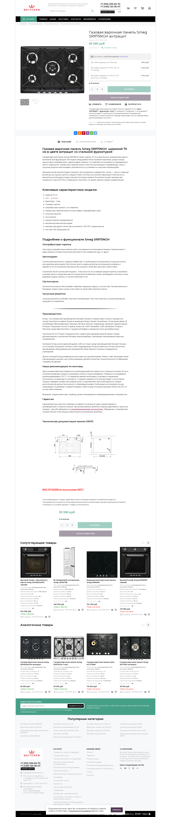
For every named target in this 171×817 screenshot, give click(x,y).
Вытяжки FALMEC (61, 734)
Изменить (124, 57)
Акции (53, 19)
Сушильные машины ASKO (131, 727)
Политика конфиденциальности (100, 765)
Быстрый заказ (37, 617)
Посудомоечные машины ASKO (133, 730)
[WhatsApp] (91, 133)
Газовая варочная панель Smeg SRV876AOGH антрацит (34, 663)
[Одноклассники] (79, 133)
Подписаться (76, 706)
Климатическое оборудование (66, 767)
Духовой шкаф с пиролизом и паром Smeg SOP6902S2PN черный (34, 582)
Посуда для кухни (61, 780)
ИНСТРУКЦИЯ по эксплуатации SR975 (63, 489)
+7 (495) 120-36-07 (110, 6)
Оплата (90, 752)
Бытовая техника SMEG (112, 124)
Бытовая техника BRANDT (31, 724)
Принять (116, 810)
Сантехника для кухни (63, 787)
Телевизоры (59, 790)
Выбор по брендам (96, 124)
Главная (43, 19)
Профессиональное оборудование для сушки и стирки (68, 803)
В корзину (129, 89)
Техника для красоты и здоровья (67, 759)
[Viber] (87, 133)
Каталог (30, 19)
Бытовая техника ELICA (63, 724)
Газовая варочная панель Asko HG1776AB (100, 663)
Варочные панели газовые (136, 122)
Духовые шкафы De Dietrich (98, 730)
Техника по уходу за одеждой (66, 752)
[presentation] (142, 543)
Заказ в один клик (120, 98)
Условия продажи (94, 762)
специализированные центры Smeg (86, 409)
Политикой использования (80, 811)
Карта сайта (37, 814)
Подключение (93, 759)
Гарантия (90, 756)
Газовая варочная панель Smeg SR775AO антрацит (134, 663)
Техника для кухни (118, 122)
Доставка (63, 19)
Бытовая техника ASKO (96, 734)
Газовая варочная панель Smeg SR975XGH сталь (68, 663)
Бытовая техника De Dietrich (99, 724)
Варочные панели (104, 122)
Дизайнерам (89, 19)
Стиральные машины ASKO (131, 724)
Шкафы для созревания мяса (66, 794)
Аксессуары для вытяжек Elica (66, 730)
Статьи (89, 772)
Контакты (76, 19)
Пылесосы (58, 784)
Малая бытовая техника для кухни (68, 774)
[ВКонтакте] (75, 133)
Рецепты (90, 775)
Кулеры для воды (61, 771)
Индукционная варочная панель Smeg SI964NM (101, 581)
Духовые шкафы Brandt (30, 736)
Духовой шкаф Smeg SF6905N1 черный (133, 581)
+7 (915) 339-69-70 (110, 4)
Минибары (58, 777)
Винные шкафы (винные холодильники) (64, 763)
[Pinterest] (83, 133)
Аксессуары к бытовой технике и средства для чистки (67, 798)
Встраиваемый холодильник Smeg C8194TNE (66, 581)
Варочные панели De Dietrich (99, 727)
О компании (104, 19)
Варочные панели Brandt (30, 727)
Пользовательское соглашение (100, 769)
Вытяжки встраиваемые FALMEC (67, 737)
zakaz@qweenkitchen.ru (33, 773)
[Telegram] (95, 133)
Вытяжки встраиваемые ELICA (66, 727)
